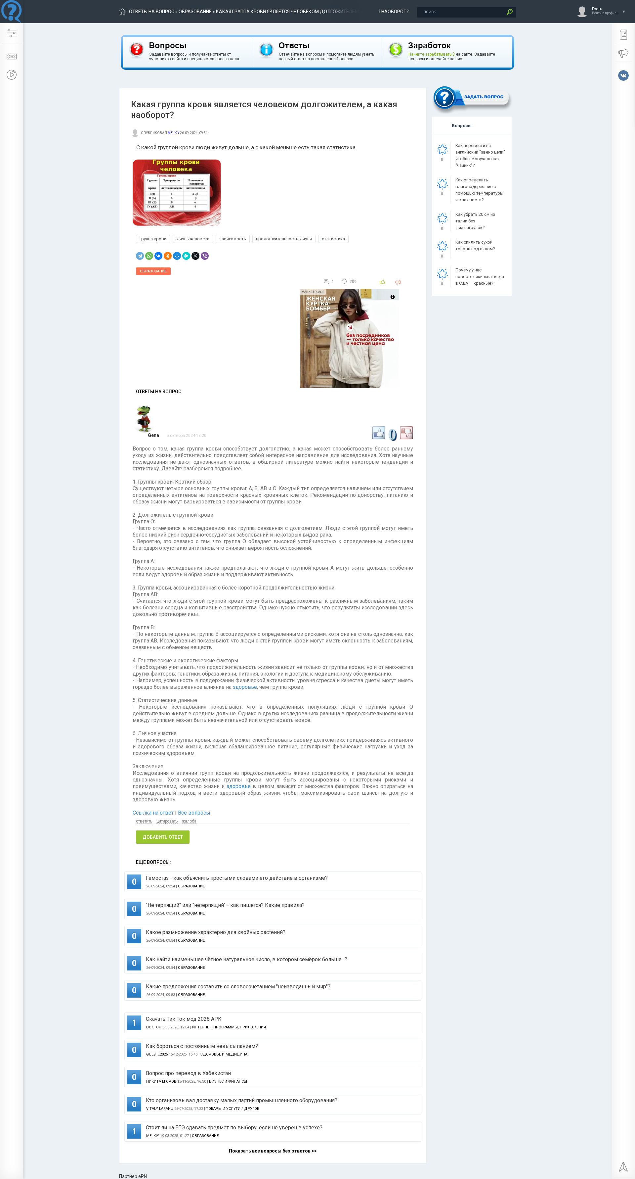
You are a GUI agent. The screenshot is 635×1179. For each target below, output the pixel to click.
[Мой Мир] (177, 256)
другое (251, 1109)
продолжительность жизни (284, 238)
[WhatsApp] (149, 256)
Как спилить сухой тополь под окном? (475, 245)
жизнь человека (192, 238)
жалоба (189, 821)
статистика (333, 238)
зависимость (232, 238)
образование (195, 11)
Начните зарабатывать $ (431, 54)
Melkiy (173, 133)
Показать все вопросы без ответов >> (273, 1151)
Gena (153, 435)
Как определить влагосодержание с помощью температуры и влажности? (479, 189)
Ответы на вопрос (151, 11)
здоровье (245, 687)
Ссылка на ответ (154, 813)
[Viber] (205, 256)
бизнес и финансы (228, 1081)
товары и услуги (223, 1109)
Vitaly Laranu (159, 1109)
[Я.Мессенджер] (186, 256)
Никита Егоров (161, 1081)
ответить (144, 821)
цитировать (167, 821)
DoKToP (153, 1027)
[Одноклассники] (168, 256)
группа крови (153, 238)
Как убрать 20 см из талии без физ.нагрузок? (475, 221)
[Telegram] (140, 256)
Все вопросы (194, 813)
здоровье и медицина (223, 1054)
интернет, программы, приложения (229, 1027)
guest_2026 (157, 1054)
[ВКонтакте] (158, 256)
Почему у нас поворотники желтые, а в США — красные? (479, 276)
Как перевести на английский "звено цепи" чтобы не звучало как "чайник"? (480, 155)
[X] (195, 256)
